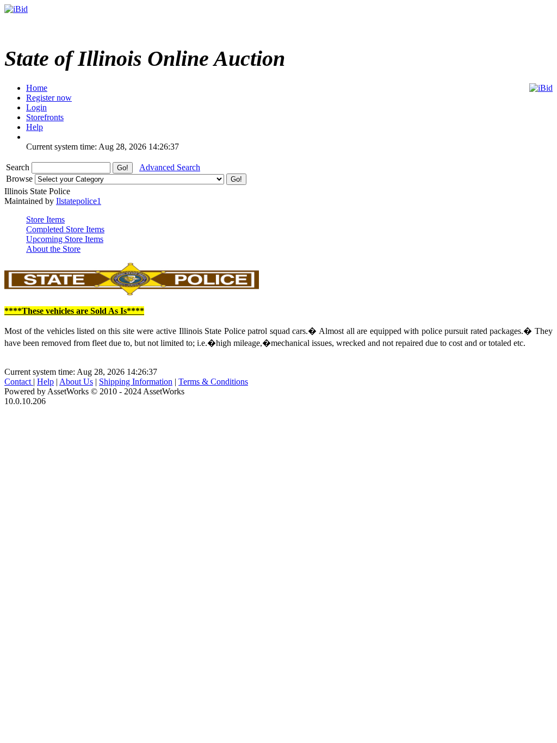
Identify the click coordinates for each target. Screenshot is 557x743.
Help (45, 381)
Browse (20, 178)
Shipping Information (135, 381)
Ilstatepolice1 (78, 201)
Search (19, 167)
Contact (18, 381)
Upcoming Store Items (64, 239)
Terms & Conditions (213, 381)
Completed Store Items (65, 229)
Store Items (45, 219)
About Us (76, 381)
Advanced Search (169, 167)
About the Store (53, 248)
